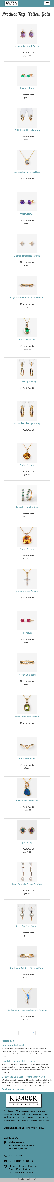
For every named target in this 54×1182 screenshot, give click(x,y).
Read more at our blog (13, 1089)
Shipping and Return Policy (16, 1128)
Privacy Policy (37, 1128)
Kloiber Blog (8, 1041)
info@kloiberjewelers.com (21, 1161)
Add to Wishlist (28, 53)
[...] (8, 1057)
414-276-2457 (15, 1156)
